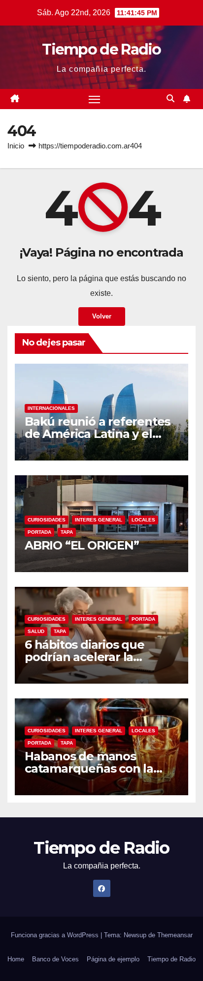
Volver (101, 316)
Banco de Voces (55, 959)
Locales (143, 519)
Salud (36, 631)
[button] (170, 98)
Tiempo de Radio (101, 49)
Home (15, 959)
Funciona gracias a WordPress (56, 935)
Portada (39, 532)
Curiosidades (47, 519)
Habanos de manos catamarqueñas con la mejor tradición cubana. (93, 768)
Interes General (98, 519)
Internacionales (51, 408)
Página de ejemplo (113, 959)
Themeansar (175, 935)
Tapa (67, 532)
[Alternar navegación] (94, 99)
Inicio (15, 146)
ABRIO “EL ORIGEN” (82, 545)
